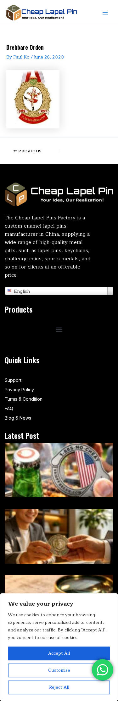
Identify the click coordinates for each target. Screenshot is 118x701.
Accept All (59, 653)
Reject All (59, 687)
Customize (59, 670)
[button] (59, 330)
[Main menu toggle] (105, 12)
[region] (59, 647)
